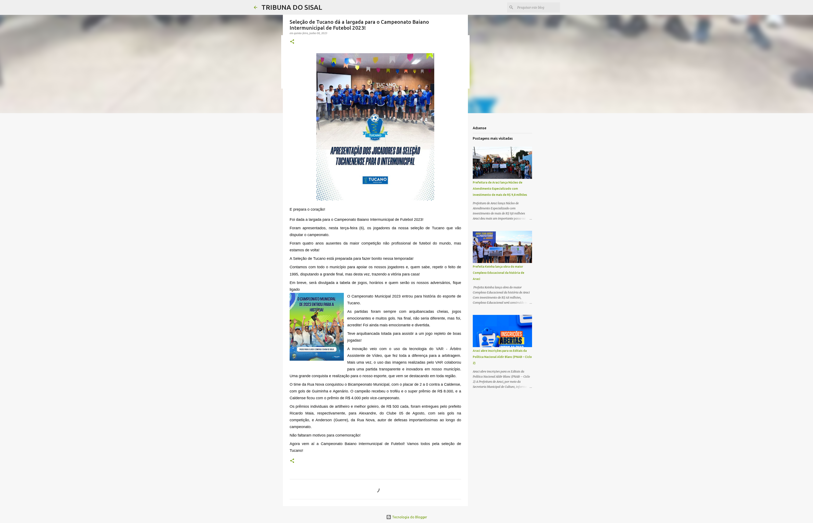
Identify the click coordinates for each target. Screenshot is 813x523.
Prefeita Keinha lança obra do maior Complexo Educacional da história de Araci (498, 273)
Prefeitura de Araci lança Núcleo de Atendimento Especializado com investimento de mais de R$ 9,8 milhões (500, 188)
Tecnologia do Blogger (409, 517)
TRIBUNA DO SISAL (291, 7)
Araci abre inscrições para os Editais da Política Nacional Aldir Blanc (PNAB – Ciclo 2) (502, 357)
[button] (292, 42)
